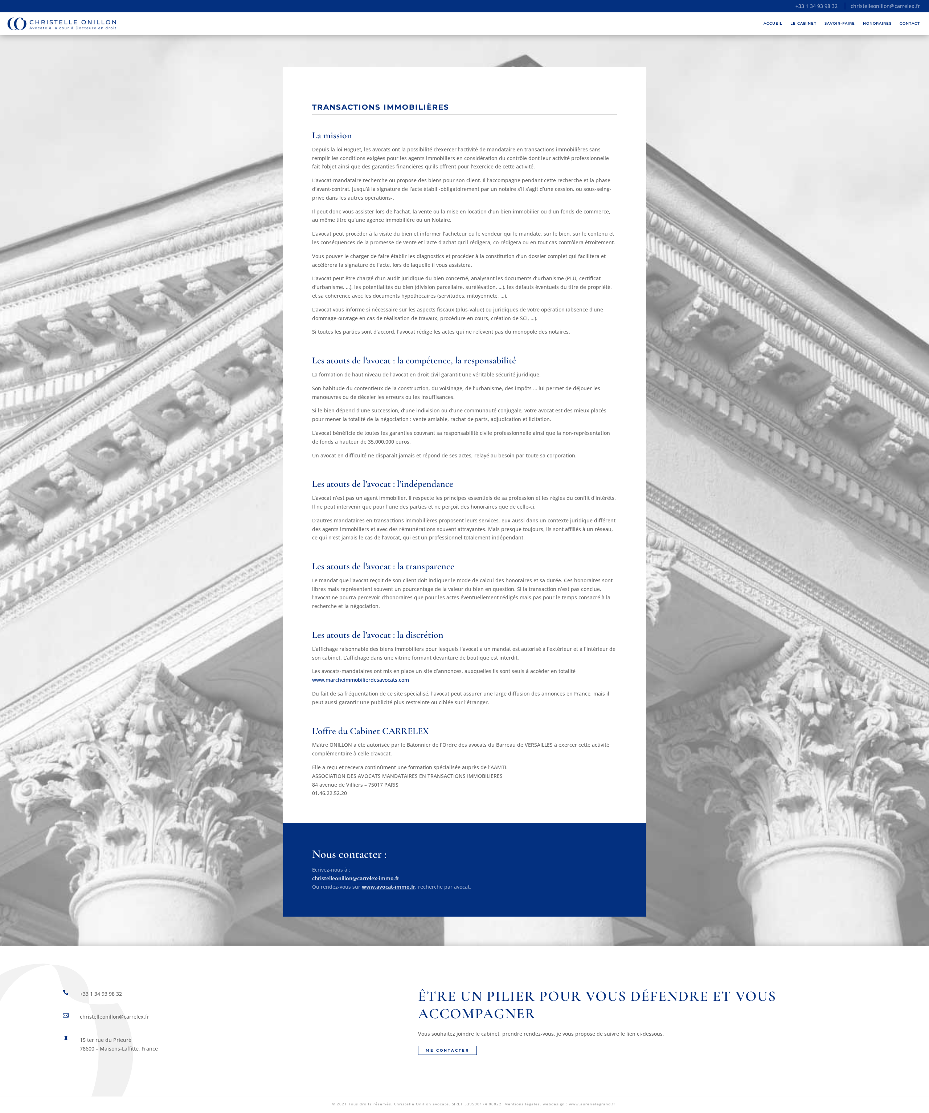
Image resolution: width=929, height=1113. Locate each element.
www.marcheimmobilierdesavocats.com (360, 679)
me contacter (447, 1050)
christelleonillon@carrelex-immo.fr (355, 878)
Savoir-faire (839, 23)
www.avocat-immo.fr (388, 886)
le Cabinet (803, 23)
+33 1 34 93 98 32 (816, 6)
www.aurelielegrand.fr (592, 1103)
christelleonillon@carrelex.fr (885, 6)
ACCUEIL (773, 23)
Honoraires (877, 23)
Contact (910, 23)
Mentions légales (522, 1103)
